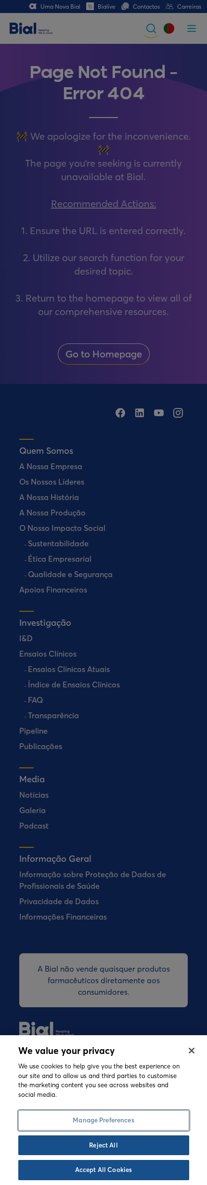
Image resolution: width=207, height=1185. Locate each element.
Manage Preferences (103, 1120)
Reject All (103, 1145)
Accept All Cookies (103, 1169)
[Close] (191, 1050)
